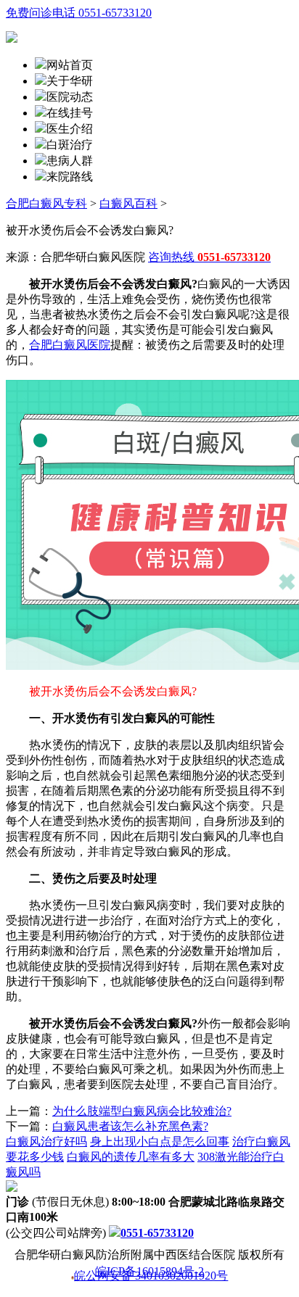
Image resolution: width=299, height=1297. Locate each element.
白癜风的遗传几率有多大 (130, 1157)
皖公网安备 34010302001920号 (151, 1277)
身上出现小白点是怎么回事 (159, 1141)
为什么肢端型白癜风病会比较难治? (142, 1111)
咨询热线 (209, 257)
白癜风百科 (128, 203)
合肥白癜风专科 (46, 203)
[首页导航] (40, 113)
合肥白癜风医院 (69, 345)
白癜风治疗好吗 (46, 1141)
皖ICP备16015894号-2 (149, 1271)
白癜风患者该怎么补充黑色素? (130, 1126)
